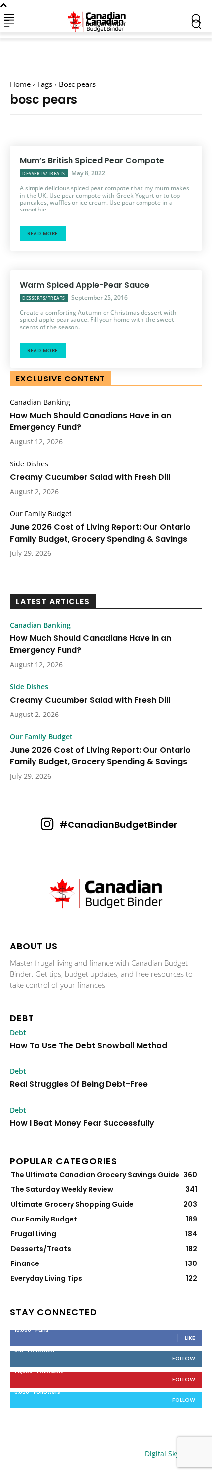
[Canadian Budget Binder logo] (106, 894)
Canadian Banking (40, 402)
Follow (183, 1358)
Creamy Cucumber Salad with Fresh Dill (90, 477)
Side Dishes (29, 464)
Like (190, 1338)
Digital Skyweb (169, 1453)
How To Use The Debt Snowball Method (88, 1045)
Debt (18, 1032)
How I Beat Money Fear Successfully (82, 1123)
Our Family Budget (40, 513)
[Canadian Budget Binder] (99, 18)
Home (20, 84)
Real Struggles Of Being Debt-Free (79, 1084)
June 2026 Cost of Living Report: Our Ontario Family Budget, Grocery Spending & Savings (100, 533)
